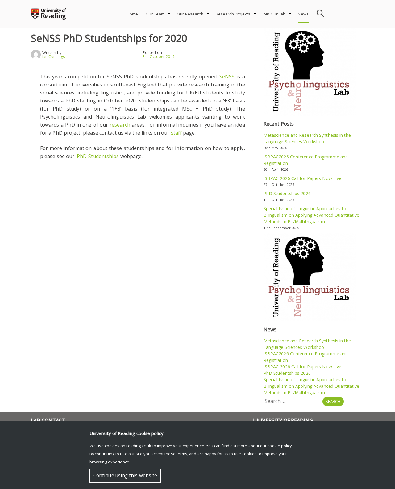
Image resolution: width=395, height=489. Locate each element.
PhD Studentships (98, 156)
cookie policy (280, 446)
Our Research (190, 14)
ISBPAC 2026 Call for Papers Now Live (303, 178)
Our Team (155, 14)
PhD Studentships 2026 (287, 193)
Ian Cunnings (53, 56)
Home (132, 14)
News (303, 14)
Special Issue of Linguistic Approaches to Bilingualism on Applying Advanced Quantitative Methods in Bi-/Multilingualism (312, 215)
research (120, 124)
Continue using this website (125, 475)
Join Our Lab (274, 14)
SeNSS (227, 76)
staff (176, 132)
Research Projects (233, 14)
